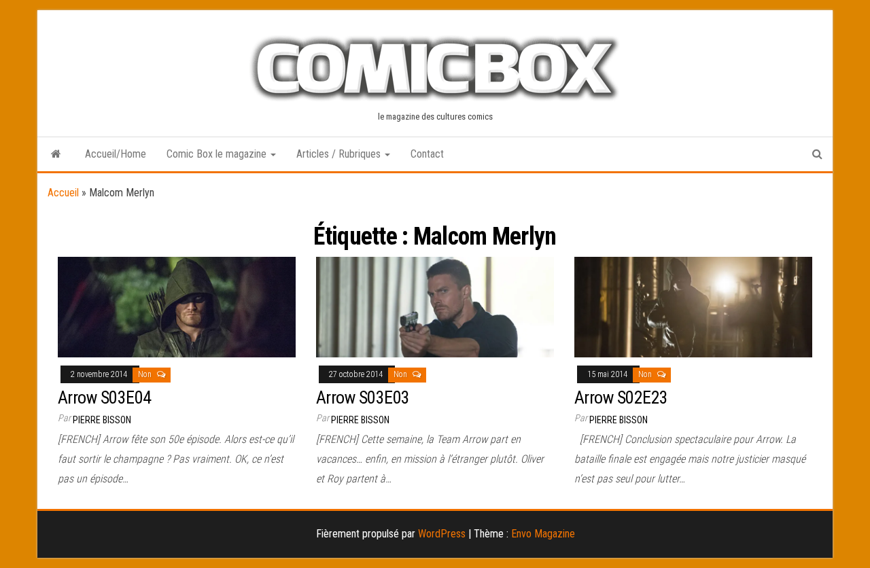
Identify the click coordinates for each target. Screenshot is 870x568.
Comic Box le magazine (218, 153)
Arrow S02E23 (621, 397)
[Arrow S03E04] (177, 306)
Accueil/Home (115, 153)
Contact (427, 153)
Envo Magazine (543, 533)
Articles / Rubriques (339, 153)
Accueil (63, 192)
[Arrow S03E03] (435, 306)
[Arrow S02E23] (693, 306)
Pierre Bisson (102, 419)
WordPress (442, 533)
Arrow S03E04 (105, 397)
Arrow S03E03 (363, 397)
